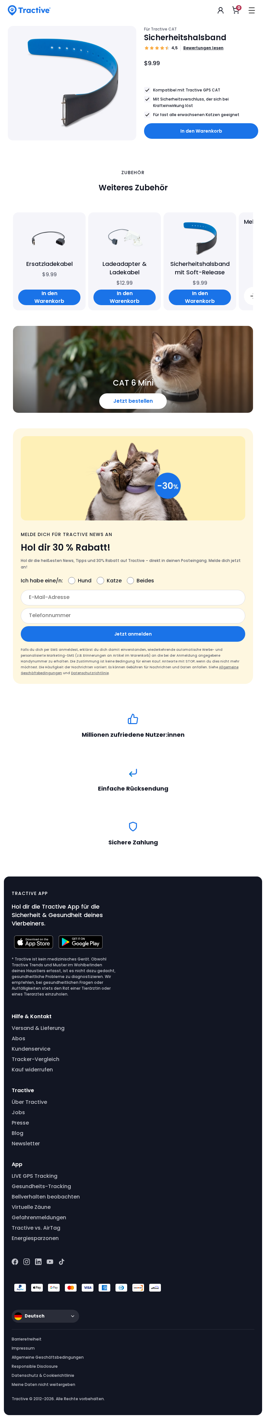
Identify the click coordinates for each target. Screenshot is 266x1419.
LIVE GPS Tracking (34, 1176)
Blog (17, 1133)
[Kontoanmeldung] (220, 10)
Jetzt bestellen (133, 401)
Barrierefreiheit (27, 1339)
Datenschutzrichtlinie (90, 673)
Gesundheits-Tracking (41, 1186)
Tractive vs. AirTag (36, 1228)
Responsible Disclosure (35, 1366)
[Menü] (252, 10)
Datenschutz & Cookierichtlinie (43, 1375)
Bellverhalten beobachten (46, 1196)
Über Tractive (29, 1102)
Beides (145, 580)
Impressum (23, 1348)
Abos (18, 1038)
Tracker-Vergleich (35, 1059)
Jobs (18, 1112)
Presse (20, 1123)
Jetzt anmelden (133, 634)
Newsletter (26, 1143)
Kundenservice (31, 1049)
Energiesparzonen (35, 1238)
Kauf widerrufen (32, 1069)
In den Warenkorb (201, 131)
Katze (114, 580)
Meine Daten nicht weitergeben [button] (43, 1384)
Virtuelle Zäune (31, 1207)
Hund (84, 580)
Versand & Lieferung (38, 1028)
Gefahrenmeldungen (39, 1217)
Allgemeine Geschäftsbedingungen (48, 1357)
